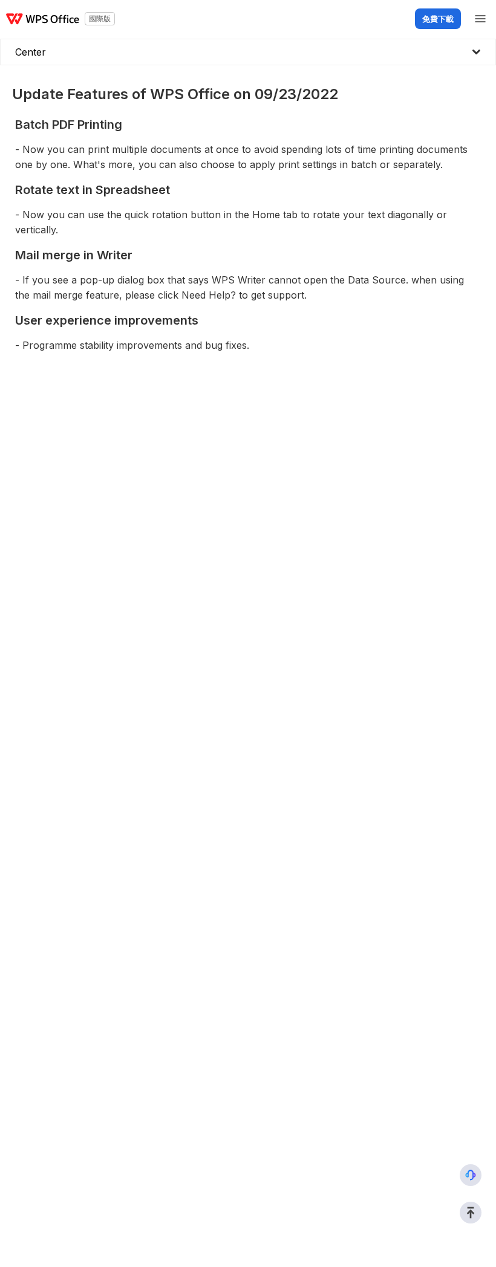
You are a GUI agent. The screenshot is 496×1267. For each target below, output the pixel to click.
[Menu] (480, 18)
